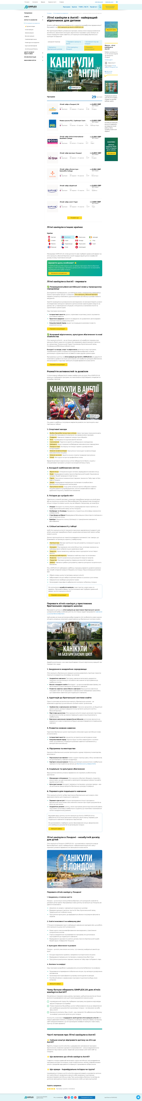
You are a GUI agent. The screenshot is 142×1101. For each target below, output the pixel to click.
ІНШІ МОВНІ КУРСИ (30, 60)
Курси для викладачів (31, 45)
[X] (138, 1097)
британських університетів (86, 764)
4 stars (53, 1088)
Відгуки (43, 2)
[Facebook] (65, 1097)
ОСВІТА (26, 16)
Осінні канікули (29, 29)
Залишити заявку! (56, 828)
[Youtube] (75, 1097)
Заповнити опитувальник (59, 273)
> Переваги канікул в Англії (73, 42)
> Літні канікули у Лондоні (72, 48)
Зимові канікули (29, 32)
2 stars (49, 1088)
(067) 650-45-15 (99, 2)
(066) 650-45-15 (109, 2)
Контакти (35, 2)
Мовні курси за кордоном (32, 42)
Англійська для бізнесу (31, 49)
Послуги (27, 2)
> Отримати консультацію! (89, 48)
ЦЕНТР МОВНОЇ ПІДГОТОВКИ (29, 52)
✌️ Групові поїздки (30, 26)
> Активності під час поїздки (92, 42)
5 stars (54, 1088)
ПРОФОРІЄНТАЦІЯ (30, 57)
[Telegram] (72, 1097)
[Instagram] (69, 1097)
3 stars (51, 1088)
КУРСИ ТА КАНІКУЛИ (30, 20)
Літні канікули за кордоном (32, 23)
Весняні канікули (29, 36)
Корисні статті (52, 2)
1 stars (48, 1088)
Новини (61, 2)
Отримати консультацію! (57, 329)
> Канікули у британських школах (55, 48)
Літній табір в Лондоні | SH (111, 66)
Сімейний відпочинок (31, 39)
